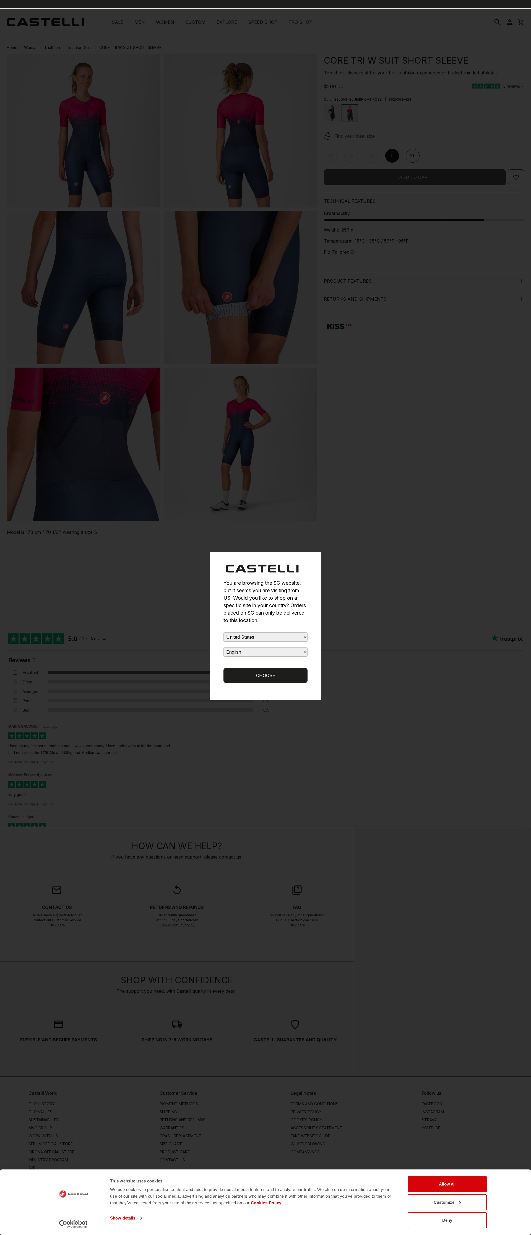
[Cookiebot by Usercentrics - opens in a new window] (73, 1224)
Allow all (447, 1184)
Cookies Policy (266, 1202)
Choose (265, 675)
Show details (122, 1218)
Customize (444, 1202)
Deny (447, 1220)
